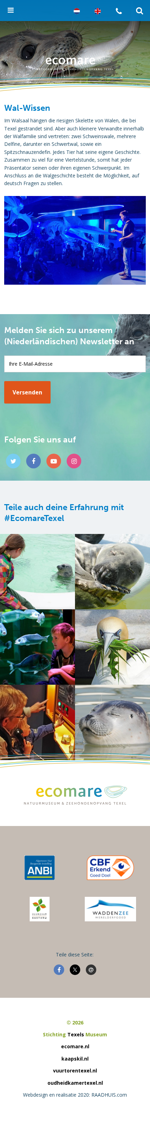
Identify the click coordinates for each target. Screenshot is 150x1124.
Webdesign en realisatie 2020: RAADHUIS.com (75, 1094)
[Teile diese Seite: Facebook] (59, 969)
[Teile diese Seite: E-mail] (91, 969)
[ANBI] (39, 867)
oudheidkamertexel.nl (75, 1082)
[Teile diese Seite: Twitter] (75, 969)
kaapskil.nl (75, 1058)
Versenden (27, 392)
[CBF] (110, 867)
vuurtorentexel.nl (75, 1070)
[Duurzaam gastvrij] (39, 909)
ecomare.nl (75, 1046)
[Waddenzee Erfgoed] (110, 909)
